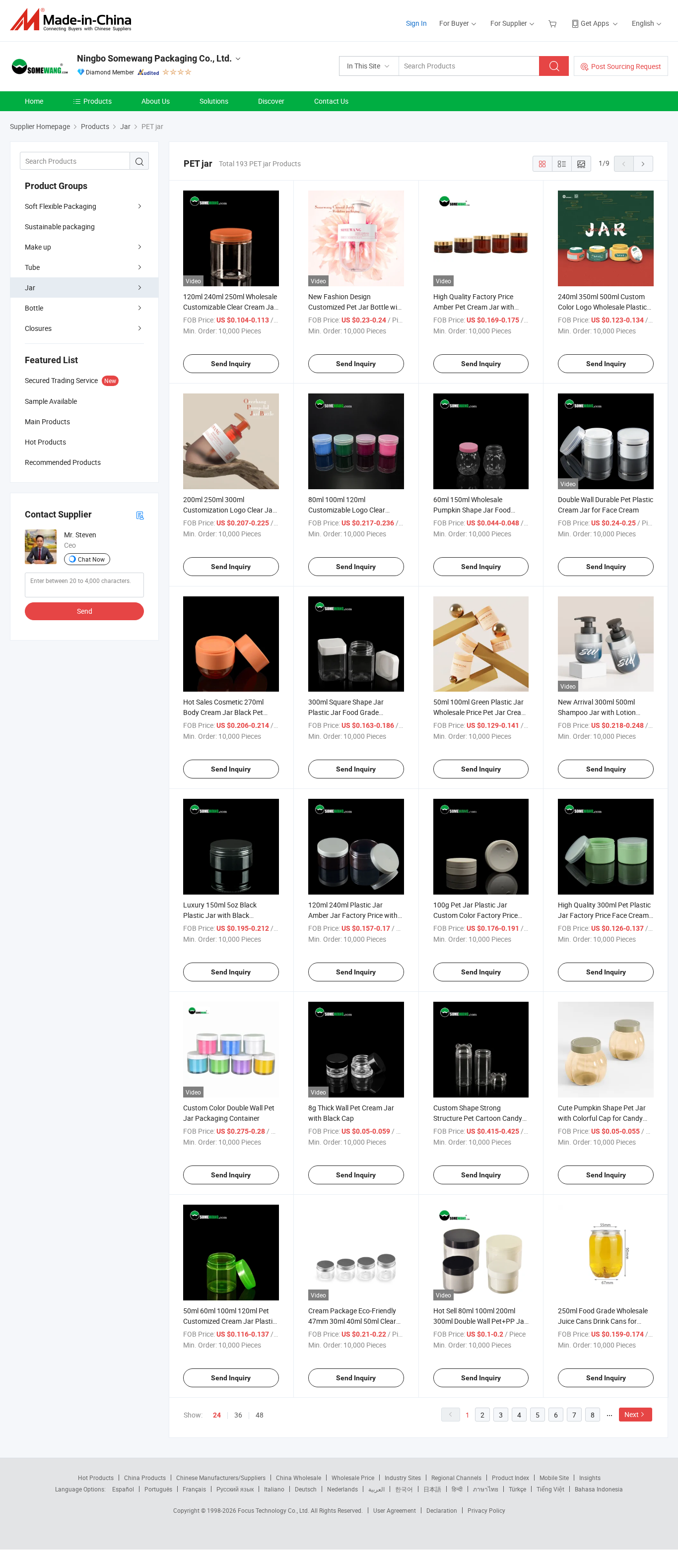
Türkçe (517, 1489)
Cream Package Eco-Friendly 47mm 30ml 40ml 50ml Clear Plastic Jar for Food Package (352, 1321)
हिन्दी (457, 1489)
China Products (145, 1478)
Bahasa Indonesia (599, 1489)
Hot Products (96, 1478)
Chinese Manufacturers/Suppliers (221, 1478)
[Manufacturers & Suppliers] (73, 19)
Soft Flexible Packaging (60, 206)
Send (84, 611)
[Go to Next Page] (643, 163)
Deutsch (306, 1489)
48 (260, 1415)
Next (631, 1414)
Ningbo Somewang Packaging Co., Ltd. (154, 58)
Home (34, 101)
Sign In (416, 23)
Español (123, 1489)
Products (97, 101)
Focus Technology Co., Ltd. (274, 1510)
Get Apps (594, 23)
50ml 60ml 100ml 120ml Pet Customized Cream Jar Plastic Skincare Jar (229, 1321)
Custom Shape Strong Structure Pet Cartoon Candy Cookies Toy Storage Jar (477, 1118)
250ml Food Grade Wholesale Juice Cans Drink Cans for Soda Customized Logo (603, 1321)
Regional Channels (456, 1478)
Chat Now (91, 559)
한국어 (404, 1489)
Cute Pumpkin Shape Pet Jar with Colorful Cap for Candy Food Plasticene (602, 1118)
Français (194, 1489)
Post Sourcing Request (626, 66)
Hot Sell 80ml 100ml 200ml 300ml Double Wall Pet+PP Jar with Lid (480, 1321)
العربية (376, 1489)
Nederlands (342, 1489)
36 (238, 1415)
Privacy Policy (486, 1510)
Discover (271, 101)
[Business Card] (140, 514)
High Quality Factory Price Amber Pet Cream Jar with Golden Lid (473, 307)
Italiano (274, 1489)
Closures (38, 328)
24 (217, 1415)
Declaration (441, 1510)
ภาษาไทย (485, 1489)
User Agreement (394, 1510)
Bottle (34, 308)
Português (158, 1489)
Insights (590, 1478)
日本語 (432, 1489)
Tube (32, 267)
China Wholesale (298, 1478)
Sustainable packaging (60, 226)
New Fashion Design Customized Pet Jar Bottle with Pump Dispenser (356, 307)
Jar (30, 287)
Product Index (510, 1478)
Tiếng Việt (550, 1489)
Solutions (214, 101)
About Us (155, 101)
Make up (38, 247)
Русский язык (235, 1489)
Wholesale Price (353, 1478)
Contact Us (331, 101)
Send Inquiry (231, 364)
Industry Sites (403, 1478)
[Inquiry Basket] (553, 23)
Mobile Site (554, 1478)
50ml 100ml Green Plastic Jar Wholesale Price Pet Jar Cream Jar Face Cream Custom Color (480, 712)
